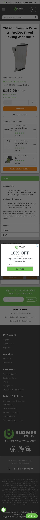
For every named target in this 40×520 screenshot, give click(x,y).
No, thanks (20, 273)
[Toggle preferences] (3, 509)
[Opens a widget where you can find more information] (32, 516)
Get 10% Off (20, 269)
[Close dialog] (37, 245)
